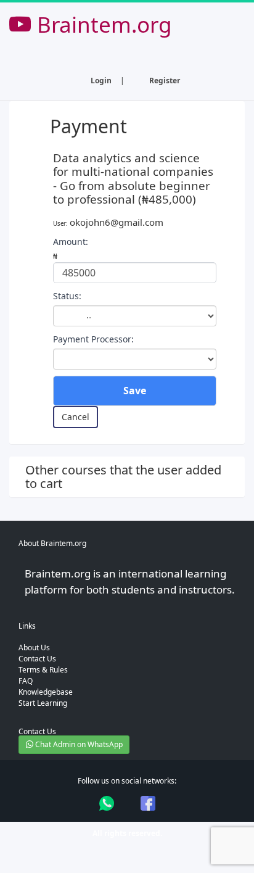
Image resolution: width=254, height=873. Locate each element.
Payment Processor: (93, 339)
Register (164, 80)
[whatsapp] (106, 803)
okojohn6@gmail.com (116, 222)
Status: (67, 296)
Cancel (75, 417)
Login (101, 80)
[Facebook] (148, 803)
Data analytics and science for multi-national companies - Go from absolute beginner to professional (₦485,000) (133, 178)
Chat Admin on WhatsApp (78, 744)
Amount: (70, 241)
